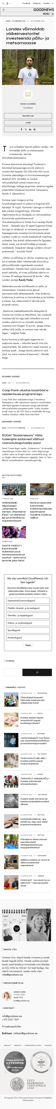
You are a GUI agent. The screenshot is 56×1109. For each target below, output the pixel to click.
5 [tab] (16, 1072)
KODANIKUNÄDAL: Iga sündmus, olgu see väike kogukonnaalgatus (34, 822)
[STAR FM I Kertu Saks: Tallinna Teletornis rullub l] (39, 925)
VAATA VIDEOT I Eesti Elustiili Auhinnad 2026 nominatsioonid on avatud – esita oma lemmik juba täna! (14, 553)
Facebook (26, 3)
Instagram (37, 3)
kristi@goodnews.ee (21, 1000)
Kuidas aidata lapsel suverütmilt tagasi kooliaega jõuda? (32, 720)
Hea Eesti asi (20, 21)
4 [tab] (13, 1072)
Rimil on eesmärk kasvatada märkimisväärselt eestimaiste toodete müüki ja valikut (41, 510)
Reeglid (17, 1045)
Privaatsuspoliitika (11, 1026)
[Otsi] (37, 672)
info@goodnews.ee (12, 1016)
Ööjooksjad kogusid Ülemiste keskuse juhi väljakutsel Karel (32, 700)
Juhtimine (41, 734)
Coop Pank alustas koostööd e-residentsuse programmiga (25, 392)
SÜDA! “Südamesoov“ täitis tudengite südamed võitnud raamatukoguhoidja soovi (23, 439)
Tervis (40, 713)
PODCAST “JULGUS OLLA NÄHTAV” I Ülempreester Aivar (35, 883)
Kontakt (48, 1045)
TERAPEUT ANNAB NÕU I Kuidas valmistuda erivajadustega (35, 781)
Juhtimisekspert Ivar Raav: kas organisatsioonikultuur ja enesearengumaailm (35, 741)
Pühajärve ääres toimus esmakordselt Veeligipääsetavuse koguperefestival (34, 843)
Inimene (41, 876)
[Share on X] (26, 129)
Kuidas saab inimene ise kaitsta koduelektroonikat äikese (35, 801)
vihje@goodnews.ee (12, 974)
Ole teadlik (42, 754)
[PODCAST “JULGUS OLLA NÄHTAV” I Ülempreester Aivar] (14, 925)
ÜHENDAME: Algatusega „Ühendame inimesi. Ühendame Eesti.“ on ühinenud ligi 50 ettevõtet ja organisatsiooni (14, 511)
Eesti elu (41, 815)
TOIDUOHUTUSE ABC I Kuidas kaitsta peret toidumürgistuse (33, 761)
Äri (13, 21)
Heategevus (13, 428)
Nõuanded (42, 856)
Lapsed (40, 774)
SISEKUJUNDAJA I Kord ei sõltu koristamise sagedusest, (35, 863)
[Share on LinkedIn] (30, 129)
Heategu (21, 428)
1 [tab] (5, 1072)
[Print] (34, 129)
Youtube (46, 3)
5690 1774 (18, 997)
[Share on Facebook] (21, 129)
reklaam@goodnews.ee (25, 1033)
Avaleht (7, 1045)
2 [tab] (8, 1072)
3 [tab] (10, 1072)
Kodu (8, 21)
